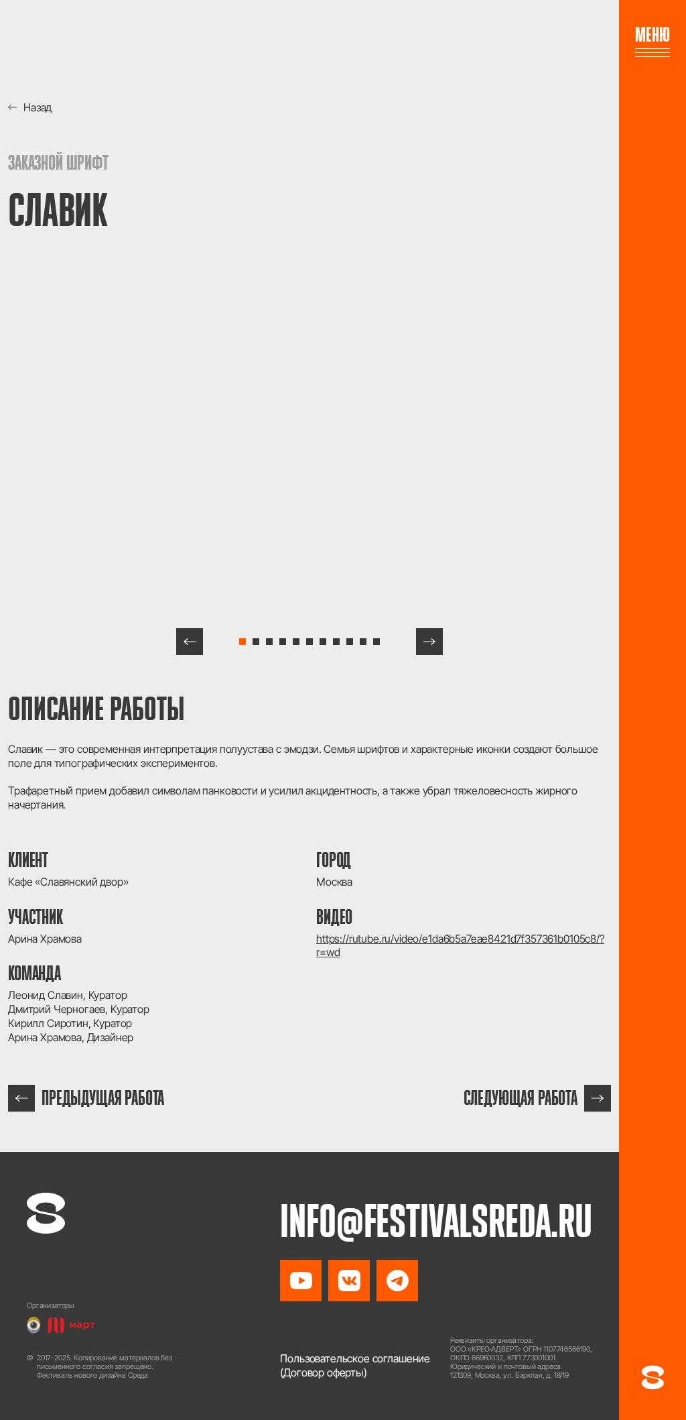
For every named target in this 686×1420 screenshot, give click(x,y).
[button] (189, 641)
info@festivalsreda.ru (436, 1221)
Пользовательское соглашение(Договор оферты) (355, 1365)
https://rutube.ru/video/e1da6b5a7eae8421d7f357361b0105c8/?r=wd (460, 945)
